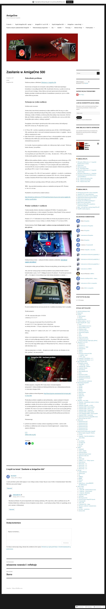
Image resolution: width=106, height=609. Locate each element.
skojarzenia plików (83, 452)
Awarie (80, 335)
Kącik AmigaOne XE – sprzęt (23, 24)
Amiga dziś (81, 488)
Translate (86, 83)
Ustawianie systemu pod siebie (85, 353)
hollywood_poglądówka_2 (93, 259)
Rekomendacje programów (40, 27)
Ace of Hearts (81, 441)
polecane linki (82, 510)
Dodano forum (80, 165)
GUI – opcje (82, 356)
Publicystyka (89, 27)
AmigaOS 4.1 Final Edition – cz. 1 (86, 358)
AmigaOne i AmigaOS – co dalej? (86, 405)
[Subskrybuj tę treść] (76, 159)
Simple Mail (81, 384)
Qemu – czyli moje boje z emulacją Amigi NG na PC (88, 207)
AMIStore (81, 476)
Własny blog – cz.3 (83, 467)
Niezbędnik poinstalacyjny (84, 377)
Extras (80, 373)
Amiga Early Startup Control (85, 454)
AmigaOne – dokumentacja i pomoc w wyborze (89, 402)
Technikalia (81, 379)
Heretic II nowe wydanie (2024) (84, 202)
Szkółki (59, 27)
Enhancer (81, 480)
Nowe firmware (82, 369)
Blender (80, 389)
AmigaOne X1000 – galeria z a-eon (86, 408)
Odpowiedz (9, 488)
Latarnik (80, 434)
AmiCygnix (81, 496)
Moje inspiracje (82, 316)
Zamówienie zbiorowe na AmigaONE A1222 (88, 416)
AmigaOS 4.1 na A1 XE (41, 24)
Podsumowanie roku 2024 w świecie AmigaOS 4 (88, 196)
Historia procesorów (83, 497)
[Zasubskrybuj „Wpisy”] (77, 94)
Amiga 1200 (81, 502)
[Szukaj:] (86, 73)
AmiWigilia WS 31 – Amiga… (91, 278)
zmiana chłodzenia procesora (85, 326)
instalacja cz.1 (82, 343)
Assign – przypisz (82, 450)
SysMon (80, 386)
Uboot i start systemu (83, 337)
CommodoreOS (89, 245)
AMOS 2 (90, 268)
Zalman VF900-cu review (84, 327)
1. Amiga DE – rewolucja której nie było (87, 489)
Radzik (82, 278)
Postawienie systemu (83, 374)
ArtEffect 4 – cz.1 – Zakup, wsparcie (86, 460)
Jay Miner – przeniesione (84, 509)
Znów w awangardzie (92, 283)
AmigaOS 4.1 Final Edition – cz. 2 (86, 360)
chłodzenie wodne (83, 329)
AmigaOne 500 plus (83, 368)
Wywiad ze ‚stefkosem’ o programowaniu (87, 506)
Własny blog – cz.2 (83, 465)
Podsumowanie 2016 (83, 429)
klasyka (80, 446)
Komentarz (66, 542)
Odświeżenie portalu (82, 167)
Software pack (82, 473)
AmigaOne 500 (9, 82)
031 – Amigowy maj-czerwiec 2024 (85, 178)
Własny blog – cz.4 (83, 468)
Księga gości (80, 313)
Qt (79, 475)
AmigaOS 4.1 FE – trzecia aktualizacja (86, 194)
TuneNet (80, 387)
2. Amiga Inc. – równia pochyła (85, 491)
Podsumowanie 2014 (83, 426)
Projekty (80, 317)
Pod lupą (67, 27)
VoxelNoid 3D (82, 442)
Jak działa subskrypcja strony (84, 311)
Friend (80, 481)
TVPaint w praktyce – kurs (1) (84, 321)
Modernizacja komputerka (84, 376)
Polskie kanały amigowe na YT (84, 199)
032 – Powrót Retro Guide (83, 168)
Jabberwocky (81, 395)
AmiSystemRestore (83, 471)
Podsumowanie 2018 (82, 319)
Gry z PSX (81, 444)
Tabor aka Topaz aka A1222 (85, 418)
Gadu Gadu (81, 394)
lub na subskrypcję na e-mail (87, 103)
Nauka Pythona (82, 462)
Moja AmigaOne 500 (83, 371)
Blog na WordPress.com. (17, 588)
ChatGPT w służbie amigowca (84, 208)
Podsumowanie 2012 (83, 423)
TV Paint (81, 390)
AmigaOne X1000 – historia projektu (87, 407)
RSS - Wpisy (81, 94)
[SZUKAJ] (98, 73)
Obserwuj (79, 117)
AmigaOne (11, 15)
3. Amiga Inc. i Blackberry (84, 493)
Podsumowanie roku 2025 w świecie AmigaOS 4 (88, 192)
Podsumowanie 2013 (83, 424)
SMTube (80, 397)
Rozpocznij (69, 1)
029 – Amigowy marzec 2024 (84, 181)
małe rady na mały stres (84, 455)
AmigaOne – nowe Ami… (90, 249)
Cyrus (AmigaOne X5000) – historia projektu (88, 413)
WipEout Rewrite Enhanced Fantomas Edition (87, 197)
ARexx (80, 457)
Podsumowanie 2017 (83, 421)
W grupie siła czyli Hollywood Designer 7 (86, 200)
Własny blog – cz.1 (83, 463)
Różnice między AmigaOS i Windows (87, 433)
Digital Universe (82, 392)
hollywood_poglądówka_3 (93, 254)
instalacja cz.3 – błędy (83, 347)
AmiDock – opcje (83, 355)
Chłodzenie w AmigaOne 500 (48, 82)
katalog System (82, 348)
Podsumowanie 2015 (83, 428)
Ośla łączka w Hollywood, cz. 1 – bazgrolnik (87, 173)
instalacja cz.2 (82, 345)
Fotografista (86, 221)
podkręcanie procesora (83, 339)
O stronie (8, 24)
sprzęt (7, 80)
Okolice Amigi (78, 27)
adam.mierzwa (17, 495)
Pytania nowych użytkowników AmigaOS (17, 27)
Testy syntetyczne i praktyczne (85, 381)
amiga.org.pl (83, 159)
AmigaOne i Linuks (83, 494)
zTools (80, 399)
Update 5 (81, 350)
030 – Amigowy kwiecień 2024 (84, 180)
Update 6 (81, 351)
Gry (53, 27)
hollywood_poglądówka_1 (93, 264)
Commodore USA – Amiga (84, 504)
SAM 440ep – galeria (84, 364)
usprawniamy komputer (84, 332)
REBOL (80, 478)
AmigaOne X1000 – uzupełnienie (86, 410)
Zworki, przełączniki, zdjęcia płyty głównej (88, 340)
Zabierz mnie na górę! (30, 434)
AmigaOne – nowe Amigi (74, 24)
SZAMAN (13, 476)
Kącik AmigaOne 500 (58, 24)
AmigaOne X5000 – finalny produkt (86, 411)
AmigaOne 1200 (82, 403)
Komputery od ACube (83, 363)
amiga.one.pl (83, 189)
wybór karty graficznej (83, 330)
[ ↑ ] (26, 432)
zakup (80, 324)
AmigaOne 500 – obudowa (84, 366)
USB (80, 334)
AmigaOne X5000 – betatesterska (86, 415)
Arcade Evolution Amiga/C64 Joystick (87, 499)
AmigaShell (81, 449)
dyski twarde (81, 459)
